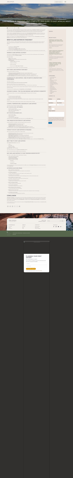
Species (51, 90)
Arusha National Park (53, 77)
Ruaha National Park (53, 88)
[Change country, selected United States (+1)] (58, 105)
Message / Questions (52, 110)
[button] (8, 206)
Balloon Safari (52, 78)
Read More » (50, 71)
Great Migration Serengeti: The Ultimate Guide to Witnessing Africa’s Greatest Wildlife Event (56, 52)
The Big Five (52, 92)
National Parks (52, 86)
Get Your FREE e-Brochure (31, 268)
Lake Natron (52, 84)
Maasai (51, 85)
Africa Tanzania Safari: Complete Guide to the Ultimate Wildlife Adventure (55, 64)
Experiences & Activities (53, 80)
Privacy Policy (14, 234)
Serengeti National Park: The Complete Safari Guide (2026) (56, 41)
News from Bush (52, 87)
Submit (50, 122)
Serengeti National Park (53, 89)
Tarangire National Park (53, 91)
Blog (50, 79)
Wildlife (51, 93)
